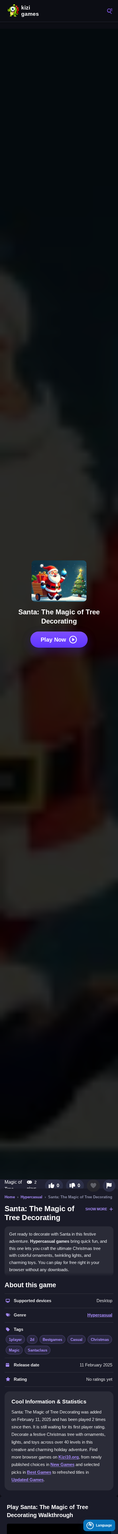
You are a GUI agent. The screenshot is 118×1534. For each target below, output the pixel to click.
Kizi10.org (68, 1457)
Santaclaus (37, 1350)
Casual (76, 1339)
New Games (62, 1464)
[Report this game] (109, 1186)
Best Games (39, 1472)
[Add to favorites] (93, 1186)
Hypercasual (31, 1197)
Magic (14, 1350)
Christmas (100, 1339)
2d (32, 1339)
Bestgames (52, 1339)
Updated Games (27, 1479)
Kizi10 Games (31, 11)
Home (10, 1197)
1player (15, 1339)
